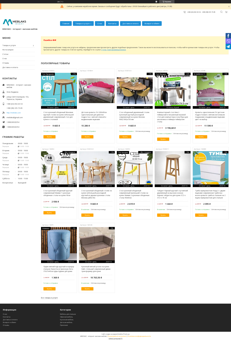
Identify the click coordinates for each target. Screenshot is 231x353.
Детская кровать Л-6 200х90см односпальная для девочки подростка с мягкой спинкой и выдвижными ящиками (94, 116)
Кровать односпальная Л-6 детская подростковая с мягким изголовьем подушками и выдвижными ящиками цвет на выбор (210, 116)
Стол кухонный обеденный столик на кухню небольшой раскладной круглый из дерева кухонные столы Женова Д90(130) (96, 194)
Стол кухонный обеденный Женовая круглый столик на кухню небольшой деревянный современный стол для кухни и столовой (58, 116)
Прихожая (64, 325)
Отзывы (5, 63)
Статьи (5, 54)
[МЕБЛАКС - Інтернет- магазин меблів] (14, 22)
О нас (99, 23)
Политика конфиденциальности (139, 336)
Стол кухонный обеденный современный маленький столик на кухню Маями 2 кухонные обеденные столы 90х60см (134, 194)
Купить (49, 137)
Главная (65, 23)
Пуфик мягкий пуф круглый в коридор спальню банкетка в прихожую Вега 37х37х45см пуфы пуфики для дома (58, 268)
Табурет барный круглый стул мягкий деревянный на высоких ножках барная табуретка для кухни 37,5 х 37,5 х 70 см (172, 194)
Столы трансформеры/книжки (113, 50)
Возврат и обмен (151, 23)
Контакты (112, 23)
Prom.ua (126, 334)
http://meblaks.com (14, 113)
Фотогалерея (7, 50)
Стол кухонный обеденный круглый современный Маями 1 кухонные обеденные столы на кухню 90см (57, 192)
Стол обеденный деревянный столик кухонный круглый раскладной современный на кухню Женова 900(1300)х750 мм (134, 116)
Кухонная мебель (67, 320)
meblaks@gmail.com (15, 117)
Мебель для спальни (68, 314)
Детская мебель (66, 322)
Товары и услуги (82, 23)
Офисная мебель (66, 317)
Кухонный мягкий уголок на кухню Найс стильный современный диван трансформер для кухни (95, 268)
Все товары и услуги (49, 298)
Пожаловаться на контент (117, 336)
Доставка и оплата (130, 23)
